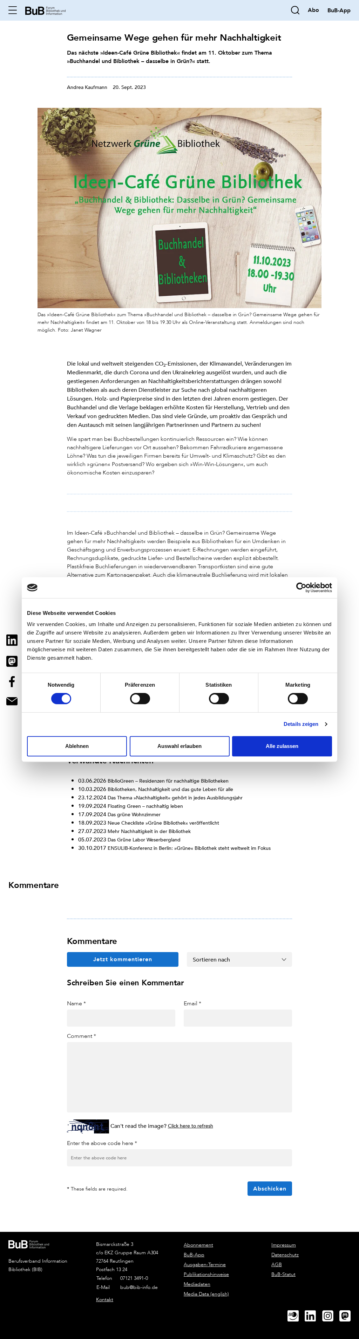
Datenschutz (285, 1255)
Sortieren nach (211, 959)
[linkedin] (313, 1316)
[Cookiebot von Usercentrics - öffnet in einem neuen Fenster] (301, 587)
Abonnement (198, 1245)
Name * (76, 1003)
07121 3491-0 (134, 1278)
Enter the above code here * (102, 1143)
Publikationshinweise (206, 1274)
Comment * (81, 1036)
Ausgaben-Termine (205, 1265)
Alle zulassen (282, 746)
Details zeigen (301, 724)
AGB (276, 1265)
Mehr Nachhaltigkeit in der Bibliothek (149, 831)
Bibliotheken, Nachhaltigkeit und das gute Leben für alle (170, 789)
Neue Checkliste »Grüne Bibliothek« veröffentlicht (163, 823)
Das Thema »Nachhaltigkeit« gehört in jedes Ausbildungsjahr (175, 797)
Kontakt (104, 1300)
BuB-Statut (283, 1274)
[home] (45, 10)
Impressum (283, 1245)
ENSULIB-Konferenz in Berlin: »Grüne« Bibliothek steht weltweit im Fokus (189, 848)
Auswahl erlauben (179, 746)
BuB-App (194, 1255)
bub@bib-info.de (139, 1287)
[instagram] (330, 1316)
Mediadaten (197, 1284)
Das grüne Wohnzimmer (134, 814)
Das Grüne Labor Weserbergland (144, 839)
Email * (192, 1003)
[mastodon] (347, 1316)
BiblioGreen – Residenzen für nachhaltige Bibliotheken (168, 781)
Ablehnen (77, 746)
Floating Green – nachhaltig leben (145, 806)
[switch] (140, 698)
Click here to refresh (190, 1126)
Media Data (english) (206, 1294)
